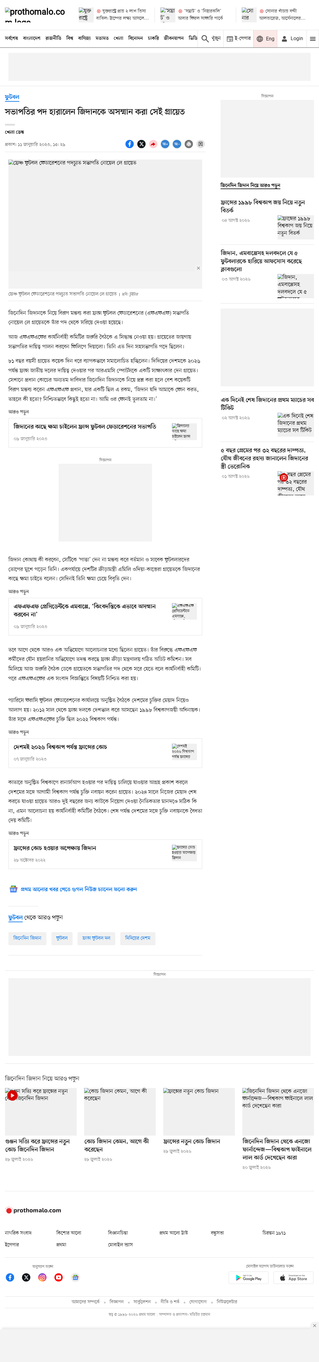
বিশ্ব (69, 38)
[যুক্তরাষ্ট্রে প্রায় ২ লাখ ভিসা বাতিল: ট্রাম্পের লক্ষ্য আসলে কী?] (86, 14)
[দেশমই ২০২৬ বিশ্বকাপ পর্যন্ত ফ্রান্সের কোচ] (184, 752)
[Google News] (75, 1278)
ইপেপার (12, 1245)
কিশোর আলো (68, 1233)
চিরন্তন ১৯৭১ (274, 1233)
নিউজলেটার (227, 1302)
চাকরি (153, 38)
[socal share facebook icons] (130, 147)
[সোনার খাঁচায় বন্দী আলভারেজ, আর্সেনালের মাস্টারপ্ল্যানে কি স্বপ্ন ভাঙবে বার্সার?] (249, 14)
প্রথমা (61, 1245)
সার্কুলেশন (142, 1302)
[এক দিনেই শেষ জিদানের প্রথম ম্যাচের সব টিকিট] (296, 425)
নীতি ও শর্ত (170, 1302)
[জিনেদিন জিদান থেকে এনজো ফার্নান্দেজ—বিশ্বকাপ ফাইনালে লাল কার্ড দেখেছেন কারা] (278, 1112)
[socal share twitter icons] (142, 147)
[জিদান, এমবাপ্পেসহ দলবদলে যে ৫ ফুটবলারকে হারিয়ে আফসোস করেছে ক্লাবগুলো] (296, 286)
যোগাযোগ (198, 1302)
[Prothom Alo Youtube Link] (62, 1278)
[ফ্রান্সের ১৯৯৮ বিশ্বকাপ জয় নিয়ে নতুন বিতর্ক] (296, 227)
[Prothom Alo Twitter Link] (29, 1278)
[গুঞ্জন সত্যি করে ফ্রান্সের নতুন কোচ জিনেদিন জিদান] (41, 1112)
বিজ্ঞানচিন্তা (118, 1233)
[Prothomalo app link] (248, 1279)
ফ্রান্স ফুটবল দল (96, 938)
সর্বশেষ (11, 38)
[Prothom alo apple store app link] (293, 1279)
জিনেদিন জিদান (27, 938)
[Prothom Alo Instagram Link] (45, 1278)
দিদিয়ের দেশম (137, 938)
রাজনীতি (53, 38)
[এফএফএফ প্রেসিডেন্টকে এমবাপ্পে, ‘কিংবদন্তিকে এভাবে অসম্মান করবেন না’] (184, 611)
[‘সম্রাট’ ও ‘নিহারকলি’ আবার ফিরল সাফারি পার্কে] (167, 14)
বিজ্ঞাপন (117, 1302)
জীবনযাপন (174, 38)
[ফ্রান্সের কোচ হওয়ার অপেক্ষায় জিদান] (184, 853)
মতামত (102, 38)
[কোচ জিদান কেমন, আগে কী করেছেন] (120, 1112)
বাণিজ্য (84, 38)
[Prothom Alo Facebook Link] (13, 1278)
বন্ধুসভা (217, 1233)
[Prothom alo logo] (33, 1212)
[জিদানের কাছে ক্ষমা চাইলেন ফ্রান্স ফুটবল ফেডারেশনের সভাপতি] (184, 431)
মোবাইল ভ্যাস (120, 1245)
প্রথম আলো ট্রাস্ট (174, 1233)
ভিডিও (195, 38)
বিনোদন (135, 38)
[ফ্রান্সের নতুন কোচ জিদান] (199, 1112)
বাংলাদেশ (31, 38)
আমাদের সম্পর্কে (86, 1302)
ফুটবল (12, 97)
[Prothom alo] (36, 14)
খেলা (118, 38)
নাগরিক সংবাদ (18, 1233)
